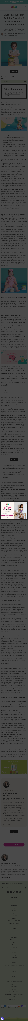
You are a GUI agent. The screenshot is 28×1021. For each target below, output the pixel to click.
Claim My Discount (7, 515)
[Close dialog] (26, 503)
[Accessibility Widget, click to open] (2, 1018)
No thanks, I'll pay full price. (7, 517)
